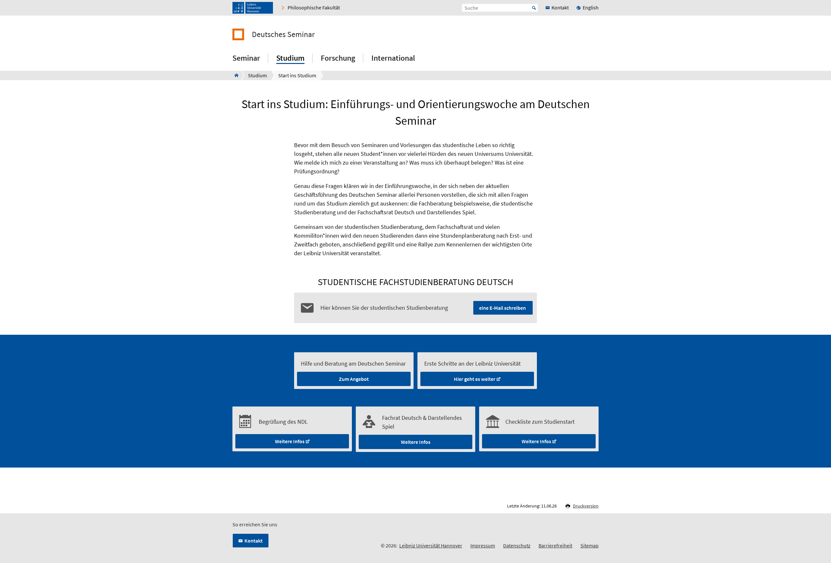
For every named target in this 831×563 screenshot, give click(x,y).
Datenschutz (516, 545)
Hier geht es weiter (474, 379)
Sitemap (589, 545)
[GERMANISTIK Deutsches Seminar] (235, 75)
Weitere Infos (289, 441)
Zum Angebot (354, 379)
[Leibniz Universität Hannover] (252, 8)
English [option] (591, 7)
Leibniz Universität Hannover (430, 545)
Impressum (482, 545)
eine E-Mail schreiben (502, 308)
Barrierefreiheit (555, 545)
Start (534, 8)
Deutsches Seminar (283, 34)
